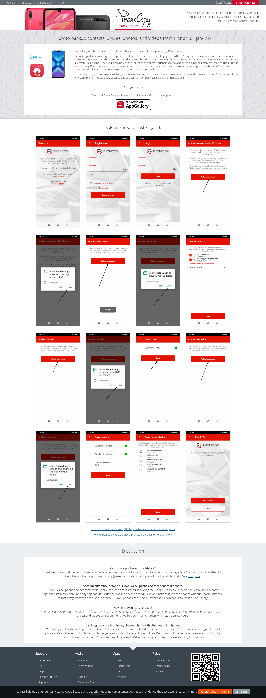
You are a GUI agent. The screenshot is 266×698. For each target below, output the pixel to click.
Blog (79, 671)
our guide (194, 576)
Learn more (190, 691)
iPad (128, 666)
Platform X (83, 682)
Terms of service (164, 660)
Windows (121, 676)
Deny (225, 691)
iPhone (120, 666)
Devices (26, 2)
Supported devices (49, 682)
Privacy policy (162, 666)
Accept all (208, 691)
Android (120, 660)
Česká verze (223, 2)
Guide (11, 2)
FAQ (61, 2)
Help (41, 671)
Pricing (159, 671)
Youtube (95, 682)
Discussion (45, 2)
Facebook (82, 676)
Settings (241, 691)
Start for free (245, 2)
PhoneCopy (174, 51)
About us (82, 660)
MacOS (120, 671)
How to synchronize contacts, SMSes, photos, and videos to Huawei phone (133, 529)
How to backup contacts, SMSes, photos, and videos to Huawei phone (133, 534)
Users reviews (85, 666)
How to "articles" (47, 676)
